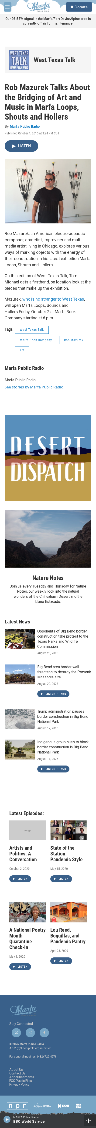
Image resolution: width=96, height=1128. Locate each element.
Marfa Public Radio (25, 126)
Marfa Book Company (36, 340)
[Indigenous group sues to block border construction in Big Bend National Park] (20, 749)
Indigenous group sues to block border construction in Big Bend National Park (63, 747)
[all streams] (90, 1120)
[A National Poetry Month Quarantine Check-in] (27, 912)
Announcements (21, 1077)
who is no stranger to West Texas (53, 299)
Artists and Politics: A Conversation (23, 853)
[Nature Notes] (48, 539)
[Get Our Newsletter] (48, 458)
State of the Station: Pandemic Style (66, 853)
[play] (7, 1119)
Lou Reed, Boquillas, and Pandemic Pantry (68, 935)
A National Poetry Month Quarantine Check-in (27, 938)
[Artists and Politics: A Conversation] (27, 830)
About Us (16, 1069)
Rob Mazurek (73, 340)
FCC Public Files (20, 1081)
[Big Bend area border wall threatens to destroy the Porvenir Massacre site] (20, 674)
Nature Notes (48, 577)
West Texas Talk (54, 60)
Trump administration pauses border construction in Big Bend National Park (62, 716)
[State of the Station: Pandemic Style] (68, 830)
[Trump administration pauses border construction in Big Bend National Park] (20, 719)
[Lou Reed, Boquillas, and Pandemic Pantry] (68, 912)
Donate (81, 7)
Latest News (17, 622)
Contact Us (17, 1073)
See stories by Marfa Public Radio (34, 387)
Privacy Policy (19, 1084)
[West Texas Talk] (19, 60)
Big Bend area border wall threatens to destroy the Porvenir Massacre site (64, 672)
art (22, 350)
